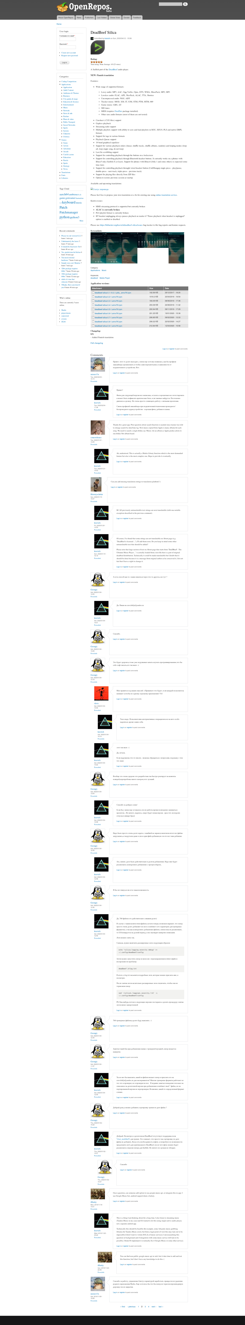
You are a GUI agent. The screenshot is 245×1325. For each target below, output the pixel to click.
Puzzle (65, 160)
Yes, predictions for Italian (71, 252)
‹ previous (131, 1306)
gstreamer (71, 198)
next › (154, 1306)
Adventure (67, 148)
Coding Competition (68, 81)
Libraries (64, 178)
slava (96, 703)
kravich (107, 38)
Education (67, 157)
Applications (66, 84)
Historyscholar (97, 494)
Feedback (137, 17)
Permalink (94, 381)
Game (65, 143)
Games (63, 140)
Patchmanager (69, 212)
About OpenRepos (65, 17)
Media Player (105, 278)
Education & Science (71, 102)
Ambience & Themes (71, 93)
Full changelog (97, 342)
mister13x (95, 374)
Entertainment (68, 105)
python (65, 216)
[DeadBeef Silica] (98, 264)
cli (80, 194)
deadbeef (94, 278)
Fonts (63, 175)
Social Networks (69, 125)
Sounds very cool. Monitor (70, 263)
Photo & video (68, 119)
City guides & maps (70, 99)
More (81, 221)
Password (64, 44)
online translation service (166, 194)
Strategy (66, 166)
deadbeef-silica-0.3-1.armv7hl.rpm (108, 300)
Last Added (101, 17)
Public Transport (69, 122)
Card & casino (68, 154)
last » (161, 1306)
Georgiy (94, 589)
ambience (74, 194)
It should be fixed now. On (70, 246)
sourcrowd (65, 316)
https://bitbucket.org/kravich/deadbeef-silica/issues (121, 224)
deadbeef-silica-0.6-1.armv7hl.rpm (108, 313)
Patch (63, 207)
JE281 (63, 321)
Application (67, 87)
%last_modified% (123, 1139)
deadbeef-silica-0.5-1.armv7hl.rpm (108, 309)
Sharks (63, 310)
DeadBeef (113, 69)
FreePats (118, 111)
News (79, 17)
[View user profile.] (98, 371)
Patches (66, 116)
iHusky (94, 1201)
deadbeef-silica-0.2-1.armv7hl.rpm (108, 296)
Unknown (66, 133)
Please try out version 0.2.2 (71, 236)
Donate (126, 17)
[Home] (84, 7)
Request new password (69, 55)
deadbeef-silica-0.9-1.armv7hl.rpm (108, 325)
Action (65, 145)
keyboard (68, 202)
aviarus (64, 319)
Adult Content (68, 90)
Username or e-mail (67, 36)
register (172, 349)
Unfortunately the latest (70, 241)
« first (122, 1306)
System (66, 131)
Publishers (89, 17)
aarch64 (64, 194)
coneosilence (96, 437)
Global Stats (115, 17)
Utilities (66, 136)
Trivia (65, 169)
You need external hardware (67, 258)
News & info (67, 113)
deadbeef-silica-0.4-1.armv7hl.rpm (108, 305)
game (62, 198)
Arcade (65, 151)
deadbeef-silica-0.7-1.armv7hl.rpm (108, 317)
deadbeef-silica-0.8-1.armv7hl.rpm (108, 321)
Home (59, 24)
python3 (74, 217)
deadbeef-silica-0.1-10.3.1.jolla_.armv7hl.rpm (113, 292)
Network (66, 110)
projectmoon (65, 313)
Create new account (68, 52)
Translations (65, 172)
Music (65, 107)
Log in (165, 349)
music (79, 202)
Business (66, 96)
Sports (65, 128)
